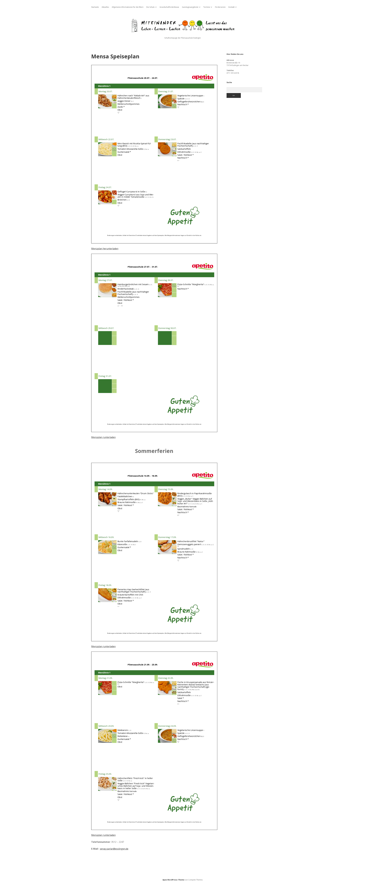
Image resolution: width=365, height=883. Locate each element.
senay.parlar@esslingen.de (114, 848)
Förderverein (220, 7)
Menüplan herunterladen (104, 248)
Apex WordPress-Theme (173, 880)
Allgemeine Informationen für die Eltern (127, 7)
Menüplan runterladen (103, 437)
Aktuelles (105, 7)
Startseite (95, 7)
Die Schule (150, 7)
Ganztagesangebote (190, 7)
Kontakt (231, 7)
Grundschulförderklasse (169, 7)
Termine (206, 7)
